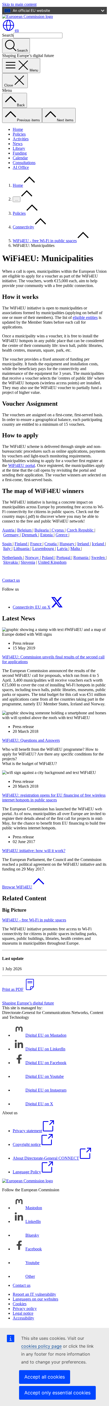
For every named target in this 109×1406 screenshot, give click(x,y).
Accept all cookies (44, 1377)
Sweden (98, 557)
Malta (75, 548)
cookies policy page (41, 1346)
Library (19, 148)
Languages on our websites (35, 1299)
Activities (21, 139)
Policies (19, 134)
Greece (62, 535)
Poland (48, 557)
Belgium (25, 530)
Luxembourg (43, 548)
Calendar (20, 158)
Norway (32, 557)
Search (7, 35)
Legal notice (23, 1313)
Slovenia (28, 562)
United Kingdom (52, 562)
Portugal (63, 557)
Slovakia (11, 562)
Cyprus (58, 530)
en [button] (17, 30)
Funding (20, 153)
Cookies (19, 1304)
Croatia (51, 544)
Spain (7, 544)
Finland (21, 544)
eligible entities (85, 317)
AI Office (21, 167)
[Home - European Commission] (27, 16)
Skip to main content (19, 4)
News (17, 143)
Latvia (63, 548)
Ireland (83, 544)
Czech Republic (80, 530)
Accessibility (23, 1318)
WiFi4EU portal (21, 465)
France (36, 544)
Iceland (98, 544)
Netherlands (12, 557)
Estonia (47, 535)
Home (18, 129)
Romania (81, 557)
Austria (8, 530)
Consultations (24, 162)
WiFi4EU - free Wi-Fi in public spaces (45, 240)
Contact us (11, 580)
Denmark (30, 535)
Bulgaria (42, 530)
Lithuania (21, 548)
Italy (7, 548)
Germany (11, 535)
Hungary (67, 544)
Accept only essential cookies (57, 1392)
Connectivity (23, 227)
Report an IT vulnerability (34, 1294)
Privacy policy (25, 1308)
